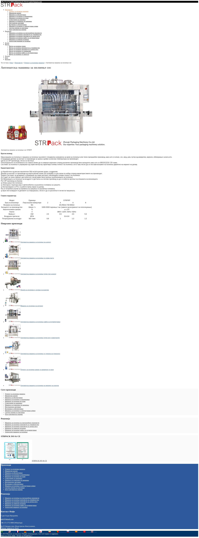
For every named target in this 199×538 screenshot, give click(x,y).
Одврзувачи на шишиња (17, 19)
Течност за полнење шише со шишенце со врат (37, 369)
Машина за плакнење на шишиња (20, 21)
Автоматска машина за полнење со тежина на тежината (40, 354)
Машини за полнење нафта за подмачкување (24, 38)
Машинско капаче (15, 13)
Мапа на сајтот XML (8, 536)
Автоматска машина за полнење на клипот (36, 242)
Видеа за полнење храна (17, 46)
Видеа (7, 44)
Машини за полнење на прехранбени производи (25, 33)
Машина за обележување (17, 15)
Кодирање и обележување (18, 24)
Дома (11, 63)
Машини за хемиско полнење (19, 39)
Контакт (7, 59)
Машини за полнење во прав (18, 18)
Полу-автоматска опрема (17, 29)
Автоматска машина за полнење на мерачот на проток (40, 385)
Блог (6, 58)
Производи (8, 10)
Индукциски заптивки (16, 23)
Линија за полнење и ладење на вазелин (35, 290)
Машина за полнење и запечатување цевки (23, 26)
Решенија (8, 31)
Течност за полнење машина (18, 11)
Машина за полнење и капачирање (20, 16)
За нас (7, 43)
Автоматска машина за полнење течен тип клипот (38, 274)
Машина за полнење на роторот (32, 306)
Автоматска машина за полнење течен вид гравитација (40, 338)
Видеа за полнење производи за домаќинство (24, 48)
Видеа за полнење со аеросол (19, 54)
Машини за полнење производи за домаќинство (25, 34)
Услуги (7, 56)
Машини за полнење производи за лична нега (24, 36)
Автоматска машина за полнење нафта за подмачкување (40, 322)
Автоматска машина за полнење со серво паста (37, 258)
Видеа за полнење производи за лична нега (23, 49)
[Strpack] (12, 6)
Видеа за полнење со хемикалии (20, 51)
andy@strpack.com (35, 2)
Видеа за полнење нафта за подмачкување (23, 53)
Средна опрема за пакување (18, 28)
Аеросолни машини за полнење (19, 41)
